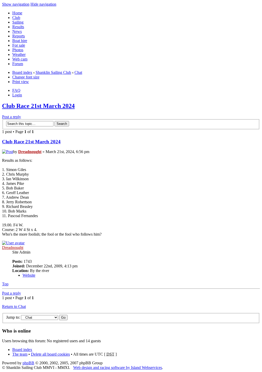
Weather (19, 54)
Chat (78, 72)
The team (19, 354)
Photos (17, 50)
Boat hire (19, 40)
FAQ (16, 90)
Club (16, 17)
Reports (18, 36)
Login (17, 95)
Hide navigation (43, 4)
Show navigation (15, 4)
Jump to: (13, 317)
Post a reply (11, 117)
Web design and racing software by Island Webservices (117, 367)
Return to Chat (14, 306)
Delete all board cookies (50, 354)
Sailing (18, 22)
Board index (22, 72)
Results (18, 27)
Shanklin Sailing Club (53, 72)
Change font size (25, 77)
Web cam (19, 59)
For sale (18, 45)
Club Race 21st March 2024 (38, 106)
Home (17, 13)
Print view (20, 81)
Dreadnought (29, 151)
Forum (17, 64)
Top (5, 284)
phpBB (28, 363)
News (17, 31)
